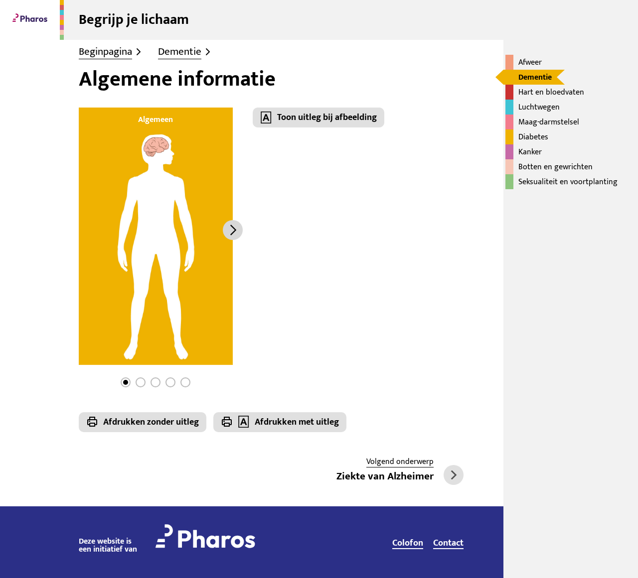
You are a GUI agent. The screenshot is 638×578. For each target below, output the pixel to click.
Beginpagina (105, 52)
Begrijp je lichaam (134, 20)
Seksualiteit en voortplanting (568, 181)
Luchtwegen (539, 107)
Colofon (407, 543)
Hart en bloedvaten (551, 92)
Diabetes (533, 136)
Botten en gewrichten (555, 166)
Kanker (530, 151)
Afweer (530, 62)
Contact (448, 543)
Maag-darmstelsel (548, 122)
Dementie (535, 77)
